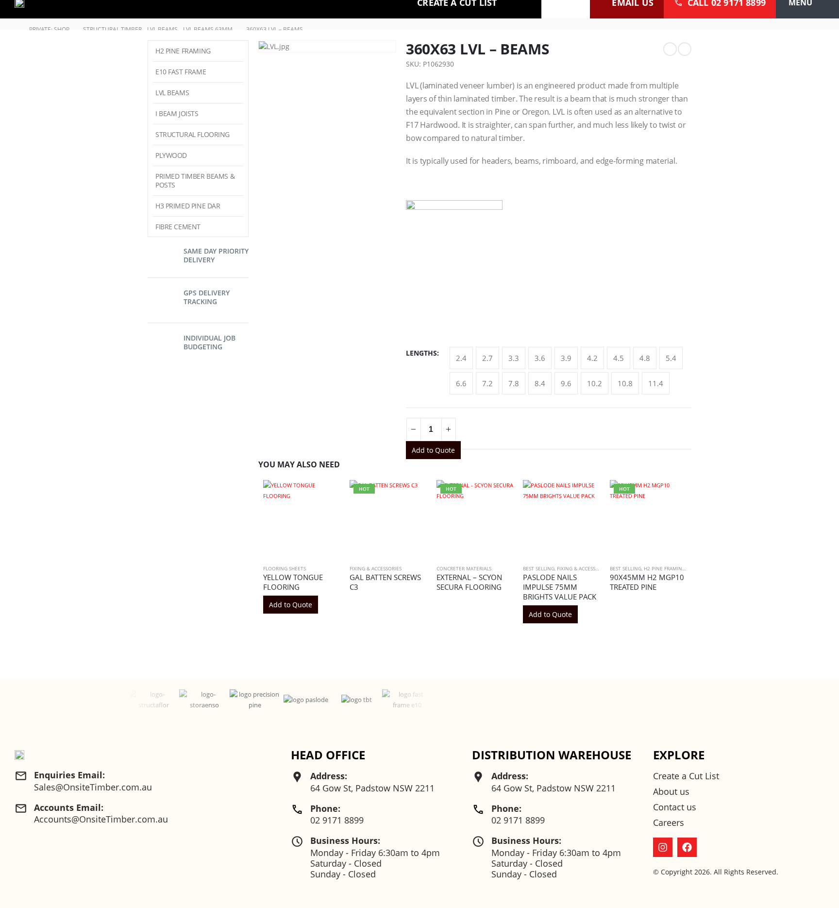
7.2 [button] (487, 383)
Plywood (171, 155)
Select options (411, 496)
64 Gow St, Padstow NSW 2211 (372, 788)
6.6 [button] (461, 383)
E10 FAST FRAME (180, 71)
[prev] (670, 49)
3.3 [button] (513, 358)
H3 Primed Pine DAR (187, 205)
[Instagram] (662, 847)
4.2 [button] (592, 358)
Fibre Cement (178, 226)
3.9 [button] (566, 358)
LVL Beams (172, 92)
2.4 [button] (461, 358)
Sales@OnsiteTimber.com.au (93, 787)
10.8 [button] (625, 383)
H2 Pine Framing (665, 568)
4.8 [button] (644, 358)
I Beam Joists (177, 113)
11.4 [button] (655, 383)
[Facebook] (687, 847)
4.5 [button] (618, 358)
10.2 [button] (594, 383)
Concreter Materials (463, 568)
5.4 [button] (671, 358)
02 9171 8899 (337, 820)
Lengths (421, 353)
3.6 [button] (540, 358)
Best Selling (538, 568)
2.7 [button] (487, 358)
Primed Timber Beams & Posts (195, 180)
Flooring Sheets (284, 568)
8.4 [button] (540, 383)
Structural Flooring (192, 134)
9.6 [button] (566, 383)
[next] (684, 49)
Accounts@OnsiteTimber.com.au (101, 819)
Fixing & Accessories (376, 568)
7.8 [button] (513, 383)
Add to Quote (433, 450)
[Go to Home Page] (13, 29)
